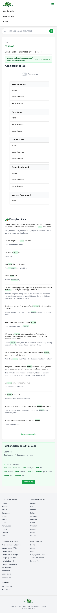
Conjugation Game (37, 554)
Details (38, 52)
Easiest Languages (9, 564)
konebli (19, 476)
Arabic (4, 510)
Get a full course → (42, 59)
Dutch (4, 523)
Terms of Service (37, 558)
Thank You (6, 571)
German (5, 532)
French (4, 529)
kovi (8, 472)
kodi (28, 468)
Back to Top (28, 482)
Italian (32, 513)
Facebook (9, 586)
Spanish (5, 516)
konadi (8, 476)
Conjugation (9, 11)
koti (39, 468)
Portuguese (6, 526)
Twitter (7, 590)
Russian (5, 506)
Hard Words (6, 567)
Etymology (8, 16)
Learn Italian (6, 574)
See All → (5, 536)
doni (16, 468)
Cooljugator (8, 455)
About (32, 548)
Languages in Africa (9, 548)
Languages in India (9, 551)
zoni (30, 472)
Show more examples (28, 434)
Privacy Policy (35, 561)
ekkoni (44, 472)
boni (7, 468)
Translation (33, 74)
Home (32, 545)
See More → (7, 577)
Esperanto (21, 455)
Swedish (33, 526)
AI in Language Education (11, 545)
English (4, 519)
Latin (32, 506)
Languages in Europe (10, 554)
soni (20, 472)
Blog (5, 21)
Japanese (6, 513)
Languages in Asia (9, 558)
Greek (4, 503)
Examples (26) (25, 52)
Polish (32, 532)
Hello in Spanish (8, 561)
